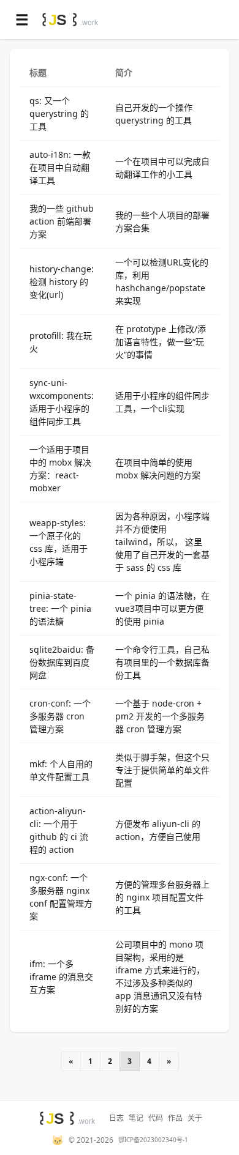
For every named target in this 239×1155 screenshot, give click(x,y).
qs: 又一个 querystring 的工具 (59, 113)
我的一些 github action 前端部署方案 (61, 221)
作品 (175, 1118)
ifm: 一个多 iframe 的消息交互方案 (61, 976)
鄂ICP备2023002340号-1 (153, 1140)
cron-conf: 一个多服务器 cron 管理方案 (60, 716)
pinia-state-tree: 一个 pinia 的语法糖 (60, 608)
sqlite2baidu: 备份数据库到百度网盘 (61, 662)
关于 (195, 1118)
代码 (155, 1118)
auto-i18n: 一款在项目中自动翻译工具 (60, 167)
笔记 (136, 1118)
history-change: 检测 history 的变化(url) (61, 281)
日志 (116, 1118)
